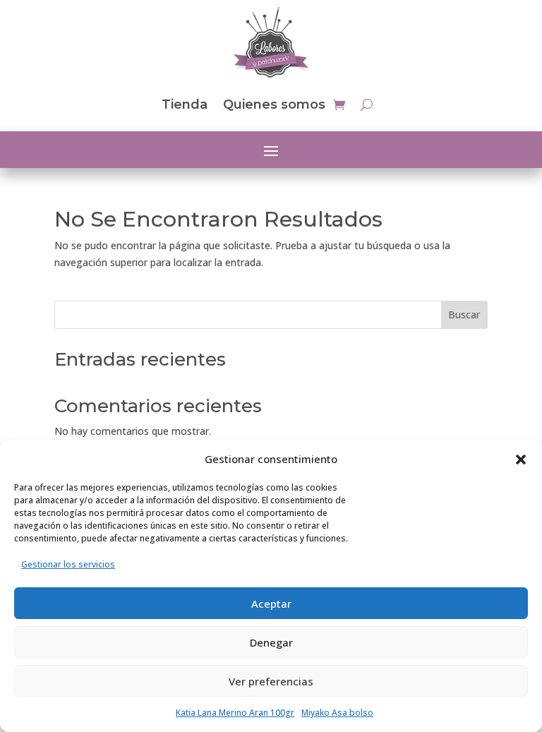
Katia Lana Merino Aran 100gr (235, 713)
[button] (521, 459)
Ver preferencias (271, 681)
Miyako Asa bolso (337, 713)
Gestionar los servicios (68, 564)
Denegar (271, 642)
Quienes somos (274, 104)
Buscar (464, 314)
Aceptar (271, 603)
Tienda (184, 104)
